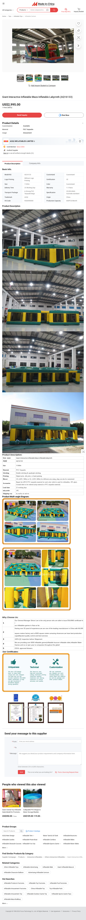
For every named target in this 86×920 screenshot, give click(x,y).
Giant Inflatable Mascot (66, 867)
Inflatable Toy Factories (37, 883)
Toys (9, 16)
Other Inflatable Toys (11, 867)
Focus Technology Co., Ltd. (28, 911)
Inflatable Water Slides (71, 844)
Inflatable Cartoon (30, 16)
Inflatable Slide (48, 867)
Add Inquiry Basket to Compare (43, 85)
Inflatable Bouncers (70, 835)
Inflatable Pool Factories (58, 883)
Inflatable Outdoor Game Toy (37, 894)
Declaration (66, 911)
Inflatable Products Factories (14, 883)
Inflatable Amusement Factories (15, 888)
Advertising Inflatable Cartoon (38, 872)
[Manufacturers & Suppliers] (43, 4)
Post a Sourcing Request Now (66, 772)
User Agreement (55, 911)
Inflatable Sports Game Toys (61, 894)
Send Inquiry (22, 115)
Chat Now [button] (65, 115)
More (4, 903)
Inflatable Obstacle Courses (11, 844)
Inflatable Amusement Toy (13, 894)
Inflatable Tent (28, 835)
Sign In (5, 153)
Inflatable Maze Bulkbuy (12, 899)
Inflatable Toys (18, 16)
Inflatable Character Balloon (14, 872)
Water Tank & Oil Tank (50, 835)
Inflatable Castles (8, 840)
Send (21, 772)
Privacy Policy (76, 911)
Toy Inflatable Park (55, 888)
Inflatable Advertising (30, 867)
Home (4, 16)
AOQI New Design (8, 835)
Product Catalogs (34, 831)
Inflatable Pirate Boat (30, 840)
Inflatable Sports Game (51, 844)
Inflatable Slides (68, 840)
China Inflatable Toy (38, 888)
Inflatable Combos (49, 840)
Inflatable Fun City (29, 844)
